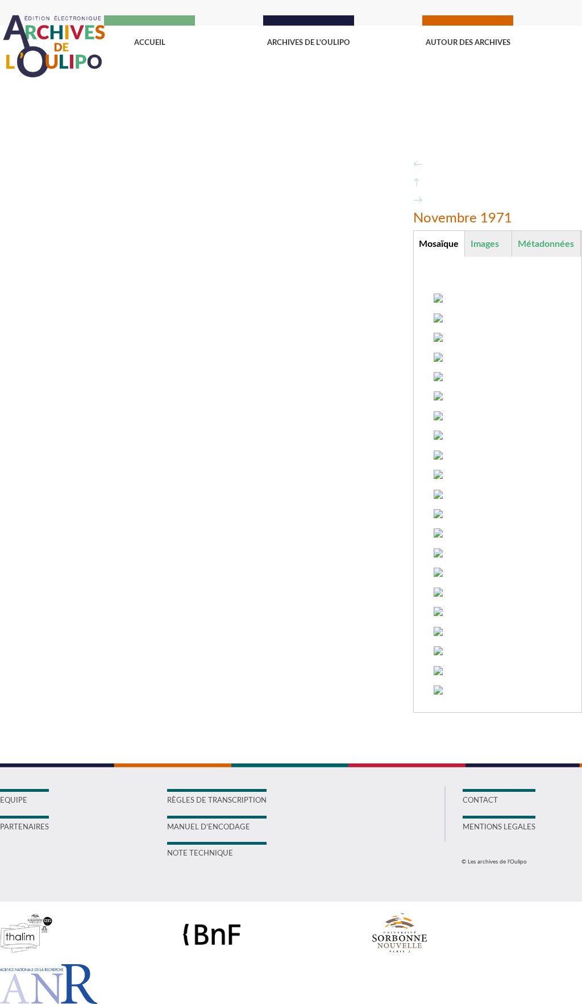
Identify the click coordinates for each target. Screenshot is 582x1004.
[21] (438, 690)
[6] (438, 396)
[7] (438, 416)
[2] (438, 318)
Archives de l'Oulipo (308, 43)
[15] (438, 573)
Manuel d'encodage (208, 827)
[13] (438, 533)
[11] (438, 495)
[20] (438, 671)
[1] (438, 299)
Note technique (200, 853)
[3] (438, 338)
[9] (438, 456)
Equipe (13, 800)
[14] (438, 553)
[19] (438, 651)
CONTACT (480, 800)
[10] (438, 475)
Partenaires (24, 827)
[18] (438, 632)
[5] (438, 377)
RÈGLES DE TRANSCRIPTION (217, 800)
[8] (438, 436)
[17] (438, 612)
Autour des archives (468, 43)
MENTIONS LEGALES (499, 827)
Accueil (149, 43)
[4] (438, 358)
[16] (438, 593)
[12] (438, 514)
